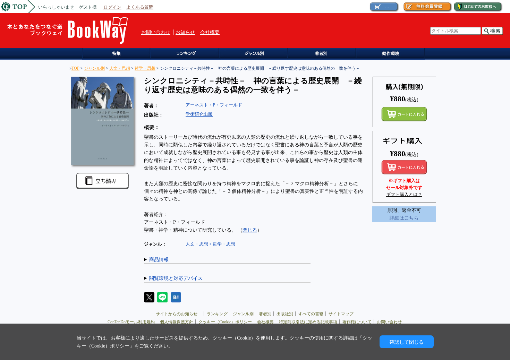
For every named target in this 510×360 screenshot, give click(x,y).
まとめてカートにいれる (404, 114)
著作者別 (324, 54)
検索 (492, 31)
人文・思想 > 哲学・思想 (210, 244)
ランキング (186, 54)
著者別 (265, 313)
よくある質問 (139, 7)
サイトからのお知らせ (179, 313)
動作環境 (393, 54)
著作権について (357, 321)
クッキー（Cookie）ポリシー (225, 321)
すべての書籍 (310, 313)
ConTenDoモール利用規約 (131, 321)
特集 (116, 54)
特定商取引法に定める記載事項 (308, 321)
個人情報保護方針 (176, 321)
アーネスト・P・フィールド (214, 105)
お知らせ (185, 32)
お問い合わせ (155, 32)
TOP (75, 68)
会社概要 (210, 32)
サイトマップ (341, 313)
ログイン (112, 7)
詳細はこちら (404, 218)
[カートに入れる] (404, 167)
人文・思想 (119, 68)
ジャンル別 (255, 54)
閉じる (250, 230)
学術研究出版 (199, 114)
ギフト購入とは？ (404, 194)
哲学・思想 (145, 68)
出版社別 (285, 313)
